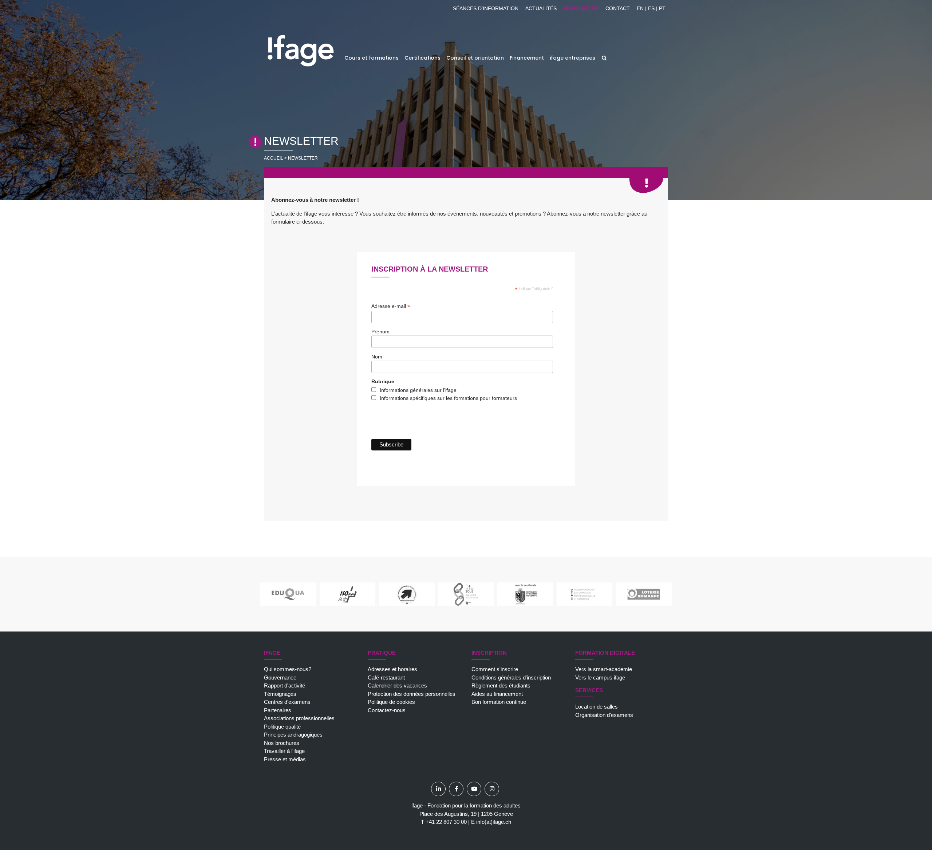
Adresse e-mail (390, 306)
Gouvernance (280, 677)
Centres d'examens (287, 702)
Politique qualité (282, 726)
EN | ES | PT (651, 8)
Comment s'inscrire (494, 669)
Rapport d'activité (284, 685)
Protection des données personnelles (411, 694)
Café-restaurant (386, 677)
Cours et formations (371, 57)
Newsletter (581, 8)
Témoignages (280, 694)
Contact (617, 8)
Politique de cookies (391, 702)
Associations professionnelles (299, 718)
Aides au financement (497, 694)
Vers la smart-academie (603, 669)
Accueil (273, 158)
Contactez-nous (387, 710)
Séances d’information (485, 8)
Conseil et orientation (475, 57)
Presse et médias (285, 759)
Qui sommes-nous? (287, 669)
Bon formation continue (498, 702)
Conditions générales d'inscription (511, 677)
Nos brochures (281, 743)
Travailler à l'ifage (284, 751)
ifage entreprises (572, 57)
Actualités (541, 8)
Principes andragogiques (293, 734)
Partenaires (277, 710)
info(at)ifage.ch (493, 822)
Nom (376, 357)
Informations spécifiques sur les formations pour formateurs (448, 398)
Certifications (422, 57)
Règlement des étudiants (500, 685)
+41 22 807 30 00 (446, 822)
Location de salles (596, 706)
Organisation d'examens (604, 715)
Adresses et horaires (392, 669)
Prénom (380, 331)
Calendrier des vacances (397, 685)
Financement (527, 57)
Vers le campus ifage (600, 677)
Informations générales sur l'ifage (418, 390)
